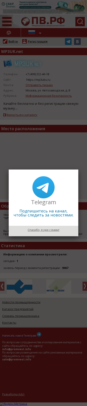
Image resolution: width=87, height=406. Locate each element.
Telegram (43, 202)
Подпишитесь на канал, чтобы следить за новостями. (44, 213)
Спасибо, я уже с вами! (43, 230)
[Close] (78, 170)
